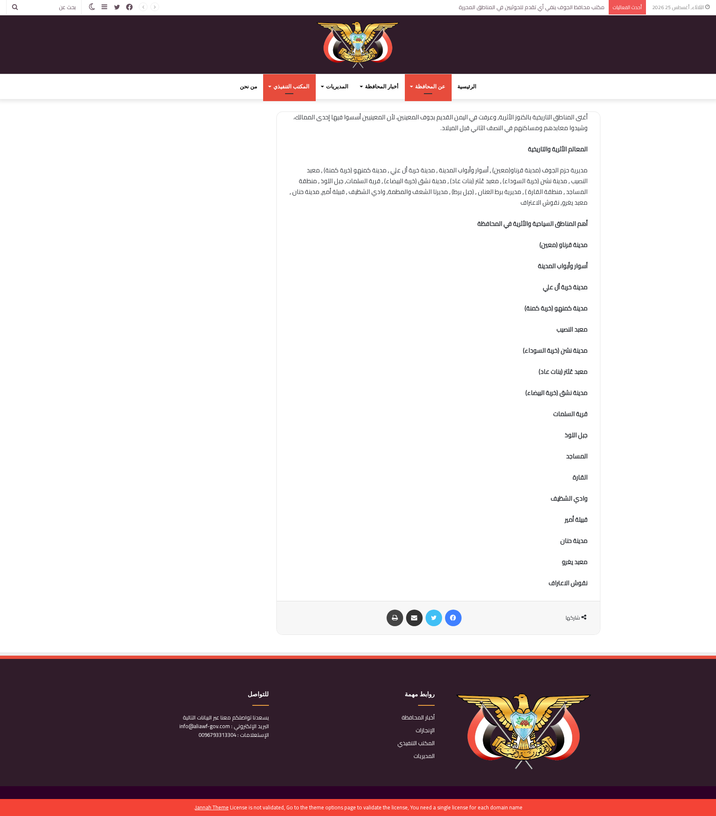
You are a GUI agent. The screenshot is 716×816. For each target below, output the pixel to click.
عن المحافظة (430, 86)
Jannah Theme (212, 807)
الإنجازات (425, 730)
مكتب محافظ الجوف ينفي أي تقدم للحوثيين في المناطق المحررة (532, 7)
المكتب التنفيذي (291, 86)
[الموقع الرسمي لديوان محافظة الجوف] (358, 44)
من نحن (248, 86)
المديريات (337, 86)
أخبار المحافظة (382, 86)
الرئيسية (467, 86)
